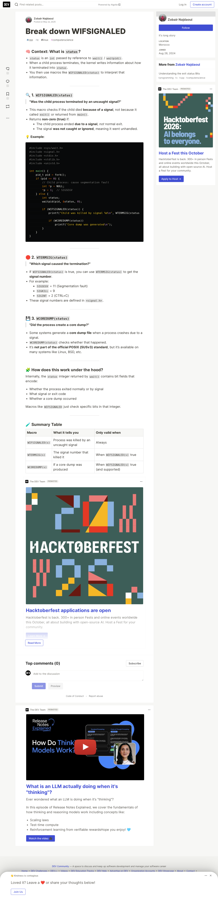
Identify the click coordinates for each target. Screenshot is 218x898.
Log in (182, 4)
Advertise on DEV (119, 870)
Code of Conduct (75, 696)
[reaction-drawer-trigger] (8, 70)
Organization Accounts (143, 870)
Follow (186, 27)
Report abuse (96, 696)
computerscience (62, 39)
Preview (55, 686)
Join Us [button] (18, 891)
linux (44, 39)
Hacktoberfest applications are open (68, 610)
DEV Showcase (166, 870)
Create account (202, 4)
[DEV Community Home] (7, 4)
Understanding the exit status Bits (181, 75)
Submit (38, 686)
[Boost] (8, 106)
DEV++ (53, 870)
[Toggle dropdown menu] (141, 481)
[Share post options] (7, 118)
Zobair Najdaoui (43, 18)
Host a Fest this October (181, 153)
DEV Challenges (39, 870)
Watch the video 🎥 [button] (40, 838)
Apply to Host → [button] (171, 178)
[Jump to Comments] (8, 83)
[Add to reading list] (8, 96)
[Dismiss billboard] (210, 875)
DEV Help (102, 870)
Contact (190, 870)
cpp (30, 39)
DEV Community (60, 866)
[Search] (16, 4)
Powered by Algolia (108, 4)
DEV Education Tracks (82, 870)
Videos (64, 870)
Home (25, 870)
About (180, 870)
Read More (34, 642)
